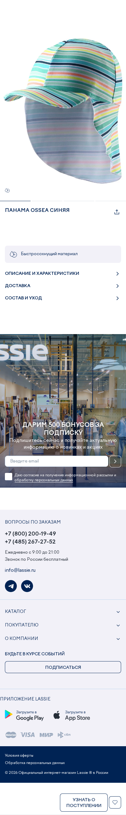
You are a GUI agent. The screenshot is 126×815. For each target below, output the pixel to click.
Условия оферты (19, 756)
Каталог (15, 612)
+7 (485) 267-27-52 (30, 542)
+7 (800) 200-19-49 (30, 534)
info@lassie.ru (20, 570)
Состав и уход (23, 298)
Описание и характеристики (42, 273)
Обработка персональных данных (35, 763)
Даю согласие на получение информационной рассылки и (65, 478)
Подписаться (115, 461)
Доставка (17, 286)
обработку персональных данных (44, 480)
